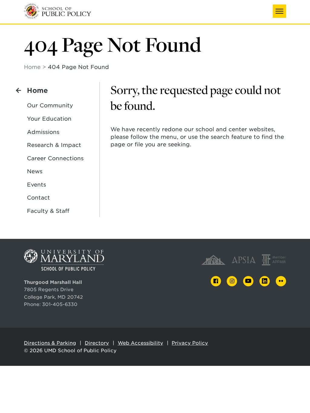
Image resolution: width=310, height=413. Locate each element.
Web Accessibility (140, 343)
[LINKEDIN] (264, 281)
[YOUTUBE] (248, 281)
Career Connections (55, 158)
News (34, 171)
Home (32, 67)
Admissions (43, 132)
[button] (279, 11)
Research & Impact (54, 145)
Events (36, 184)
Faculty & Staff (48, 211)
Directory (97, 343)
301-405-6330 (60, 304)
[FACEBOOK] (216, 281)
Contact (38, 197)
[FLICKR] (281, 281)
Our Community (50, 105)
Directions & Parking (50, 343)
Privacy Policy (190, 343)
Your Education (49, 118)
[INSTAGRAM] (232, 281)
